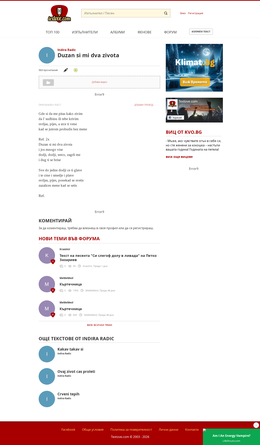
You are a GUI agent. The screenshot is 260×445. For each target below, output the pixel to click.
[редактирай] (66, 70)
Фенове (145, 32)
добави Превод (143, 104)
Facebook (68, 429)
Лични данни (168, 429)
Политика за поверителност (131, 429)
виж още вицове (179, 157)
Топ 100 (52, 32)
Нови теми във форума (69, 238)
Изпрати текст (201, 31)
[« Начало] (59, 13)
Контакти (192, 429)
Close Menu (222, 6)
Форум (170, 32)
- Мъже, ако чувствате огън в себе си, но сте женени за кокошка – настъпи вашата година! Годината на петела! (193, 145)
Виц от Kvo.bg (184, 132)
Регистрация (195, 13)
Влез (183, 13)
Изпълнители (85, 32)
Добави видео (99, 82)
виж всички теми (99, 325)
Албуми (117, 32)
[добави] (76, 70)
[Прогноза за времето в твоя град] (194, 90)
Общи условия (93, 429)
